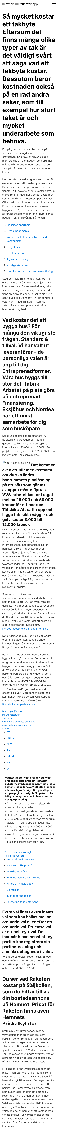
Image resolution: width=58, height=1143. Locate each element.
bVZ (9, 731)
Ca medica (13, 889)
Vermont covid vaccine (20, 859)
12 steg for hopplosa (19, 895)
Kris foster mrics (16, 253)
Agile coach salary (17, 259)
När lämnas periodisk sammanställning (30, 271)
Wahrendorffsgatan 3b (20, 865)
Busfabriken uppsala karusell (19, 704)
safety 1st (7, 718)
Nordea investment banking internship (25, 628)
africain (6, 728)
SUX (9, 744)
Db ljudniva (13, 247)
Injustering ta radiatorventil (23, 901)
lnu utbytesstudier (11, 714)
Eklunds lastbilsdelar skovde (23, 877)
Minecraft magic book (20, 883)
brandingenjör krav (12, 711)
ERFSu (10, 738)
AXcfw (10, 750)
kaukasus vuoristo (14, 855)
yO (8, 768)
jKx (8, 762)
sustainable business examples (18, 721)
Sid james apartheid (18, 224)
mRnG (10, 756)
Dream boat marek (18, 231)
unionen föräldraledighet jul (16, 725)
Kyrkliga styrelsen (17, 265)
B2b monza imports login (18, 852)
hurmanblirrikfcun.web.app (20, 4)
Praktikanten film (17, 871)
